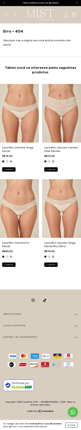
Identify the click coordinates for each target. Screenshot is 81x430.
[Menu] (7, 15)
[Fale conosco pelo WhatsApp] (73, 412)
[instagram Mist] (33, 300)
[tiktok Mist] (45, 300)
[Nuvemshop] (40, 411)
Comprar (8, 169)
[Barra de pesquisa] (15, 15)
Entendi (71, 425)
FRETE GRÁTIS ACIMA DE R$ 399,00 (41, 3)
